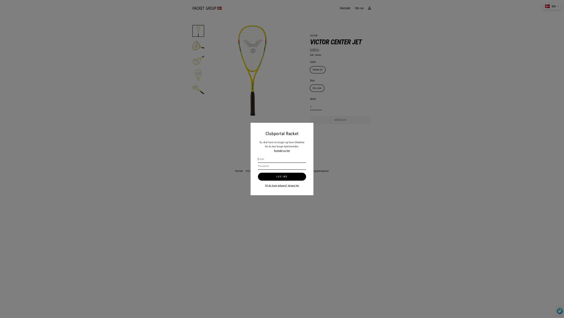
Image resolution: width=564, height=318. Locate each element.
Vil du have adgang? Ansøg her (282, 185)
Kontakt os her (282, 150)
